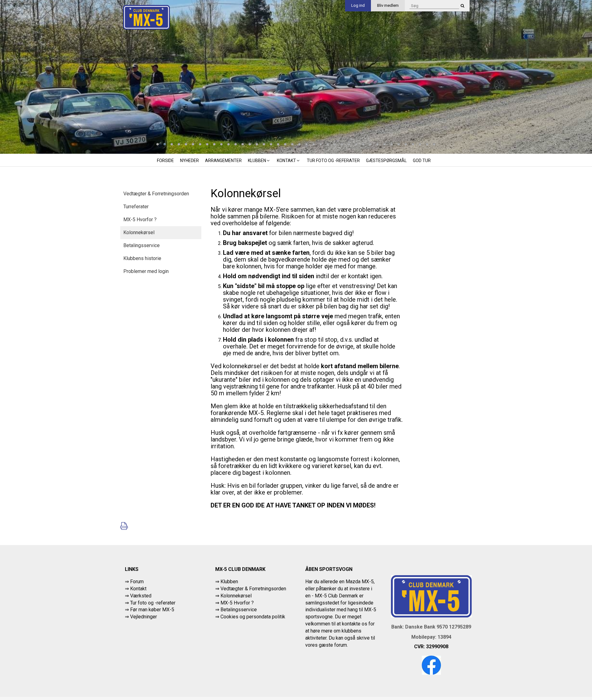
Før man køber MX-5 (152, 609)
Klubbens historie (142, 258)
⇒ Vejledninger (141, 617)
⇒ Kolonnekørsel (233, 596)
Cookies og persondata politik (252, 617)
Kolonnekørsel (138, 232)
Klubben (257, 160)
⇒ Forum (134, 581)
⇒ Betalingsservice (236, 609)
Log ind (358, 5)
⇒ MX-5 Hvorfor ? (234, 603)
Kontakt (286, 160)
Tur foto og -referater (333, 160)
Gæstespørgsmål (386, 160)
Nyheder (189, 160)
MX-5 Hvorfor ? (140, 219)
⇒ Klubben (226, 581)
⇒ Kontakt (135, 589)
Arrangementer (223, 160)
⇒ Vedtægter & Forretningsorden (250, 589)
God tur (422, 160)
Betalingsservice (141, 245)
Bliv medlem (388, 5)
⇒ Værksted (138, 596)
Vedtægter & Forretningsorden (156, 194)
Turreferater (136, 207)
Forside (165, 160)
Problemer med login (146, 271)
